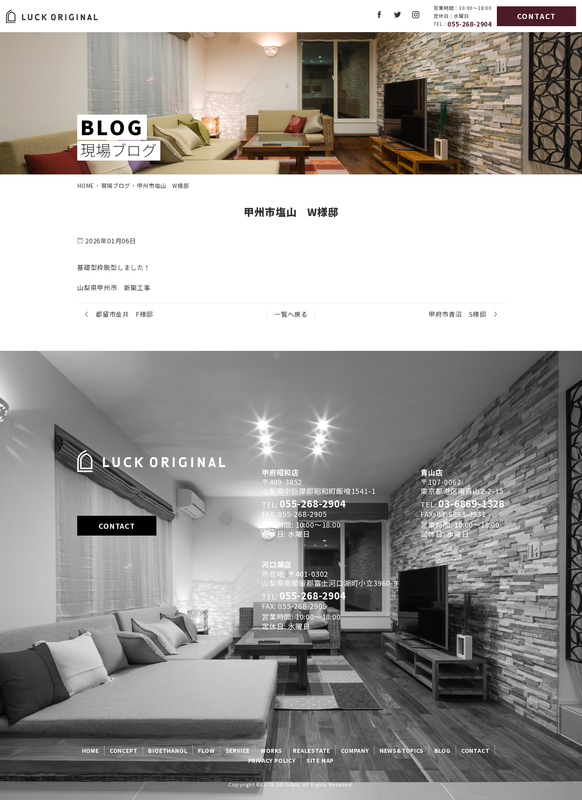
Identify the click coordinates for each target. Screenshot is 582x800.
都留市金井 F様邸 (124, 314)
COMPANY (355, 750)
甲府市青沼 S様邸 (457, 314)
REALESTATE (311, 750)
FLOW (206, 750)
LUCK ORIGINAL (281, 784)
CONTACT (536, 16)
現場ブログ (115, 185)
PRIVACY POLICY (272, 760)
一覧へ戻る (291, 314)
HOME (85, 185)
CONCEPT (124, 750)
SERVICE (238, 750)
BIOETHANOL (167, 750)
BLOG (442, 750)
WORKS (271, 750)
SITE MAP (320, 760)
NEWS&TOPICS (402, 750)
